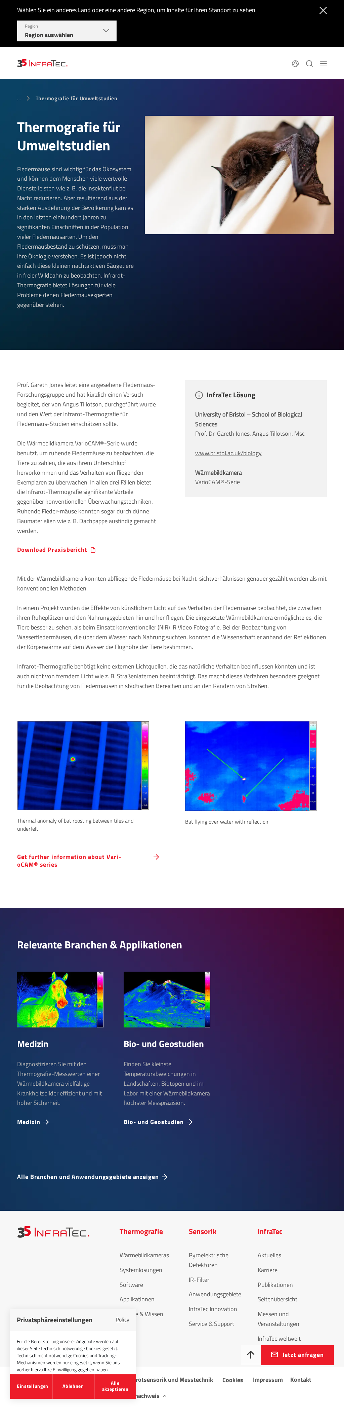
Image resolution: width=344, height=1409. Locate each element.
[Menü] (323, 62)
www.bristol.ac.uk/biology (228, 453)
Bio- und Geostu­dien (153, 1121)
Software (131, 1284)
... (18, 98)
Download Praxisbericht (52, 549)
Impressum (268, 1379)
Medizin (28, 1121)
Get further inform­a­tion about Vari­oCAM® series (69, 861)
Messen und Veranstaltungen (278, 1318)
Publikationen (275, 1284)
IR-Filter (199, 1279)
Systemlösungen (141, 1269)
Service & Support (211, 1323)
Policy (122, 1319)
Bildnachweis (142, 1395)
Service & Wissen (141, 1313)
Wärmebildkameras (144, 1255)
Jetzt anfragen (303, 1354)
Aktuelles (269, 1255)
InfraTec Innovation (213, 1308)
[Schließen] (321, 9)
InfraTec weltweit (279, 1338)
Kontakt (300, 1379)
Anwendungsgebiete (215, 1294)
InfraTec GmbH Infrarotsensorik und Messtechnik (148, 1379)
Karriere (267, 1269)
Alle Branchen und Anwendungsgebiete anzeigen (88, 1177)
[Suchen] (309, 62)
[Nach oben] (251, 1355)
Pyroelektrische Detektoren (208, 1260)
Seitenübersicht (277, 1299)
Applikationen (137, 1299)
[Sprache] (295, 62)
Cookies (232, 1379)
